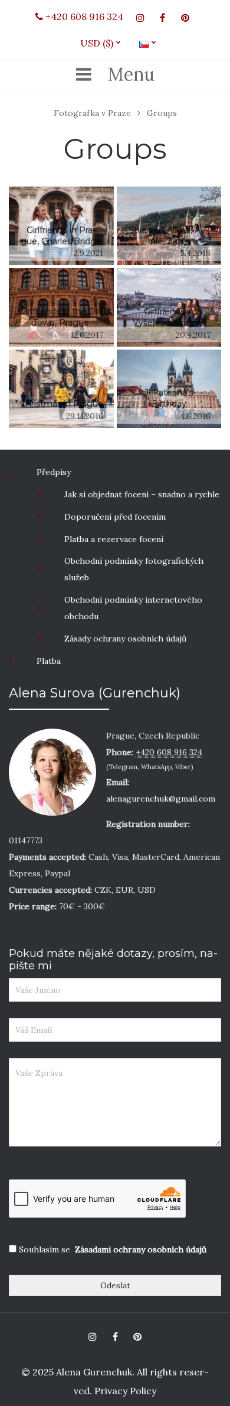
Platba (49, 661)
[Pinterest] (185, 17)
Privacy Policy (124, 1391)
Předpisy (54, 472)
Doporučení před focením (115, 516)
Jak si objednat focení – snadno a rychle (141, 494)
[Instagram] (140, 17)
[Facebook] (163, 17)
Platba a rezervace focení (113, 539)
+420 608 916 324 (83, 16)
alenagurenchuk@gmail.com (160, 798)
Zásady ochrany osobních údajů (125, 638)
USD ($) (101, 43)
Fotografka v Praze (92, 113)
